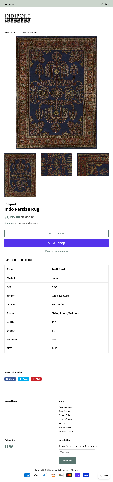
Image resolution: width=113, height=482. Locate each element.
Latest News (10, 401)
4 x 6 (16, 32)
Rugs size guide (66, 406)
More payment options (56, 250)
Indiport (55, 470)
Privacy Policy (65, 415)
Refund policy (65, 427)
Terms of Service (66, 419)
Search (62, 423)
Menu (11, 3)
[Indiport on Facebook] (6, 446)
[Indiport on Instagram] (11, 446)
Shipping (9, 222)
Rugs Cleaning (65, 411)
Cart (106, 4)
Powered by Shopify (69, 470)
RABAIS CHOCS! (66, 431)
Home (6, 32)
